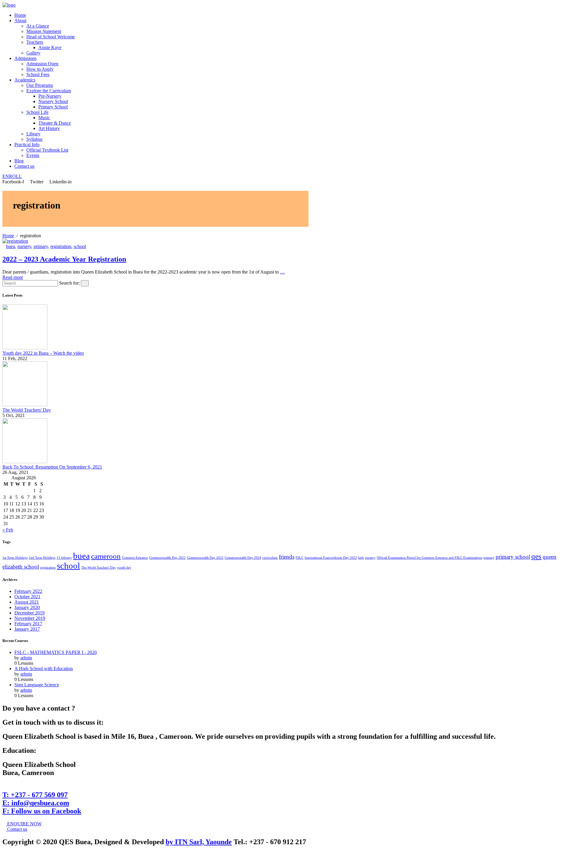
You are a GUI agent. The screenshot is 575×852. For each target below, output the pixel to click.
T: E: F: (41, 803)
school (80, 246)
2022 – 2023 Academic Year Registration (64, 259)
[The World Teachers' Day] (24, 404)
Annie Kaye (49, 47)
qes (536, 556)
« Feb (7, 529)
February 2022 (28, 591)
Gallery (33, 52)
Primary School (53, 106)
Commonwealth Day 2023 (205, 557)
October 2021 (27, 596)
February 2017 (28, 623)
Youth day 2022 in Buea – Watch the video (43, 353)
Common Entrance (135, 557)
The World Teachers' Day (26, 410)
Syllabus (34, 139)
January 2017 (27, 629)
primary (41, 246)
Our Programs (39, 85)
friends (286, 557)
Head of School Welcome (50, 36)
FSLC (299, 557)
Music (44, 117)
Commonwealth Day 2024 (243, 557)
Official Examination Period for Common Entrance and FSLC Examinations (429, 557)
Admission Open (42, 63)
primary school (513, 557)
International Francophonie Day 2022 (331, 557)
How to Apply (40, 69)
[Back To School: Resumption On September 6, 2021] (24, 461)
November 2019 (29, 618)
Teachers (34, 42)
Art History (49, 128)
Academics (24, 79)
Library (33, 133)
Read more (12, 277)
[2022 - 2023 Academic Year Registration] (15, 241)
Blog (19, 160)
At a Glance (37, 25)
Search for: (69, 282)
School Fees (37, 74)
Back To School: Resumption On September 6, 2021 (52, 466)
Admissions (25, 58)
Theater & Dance (54, 123)
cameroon (106, 556)
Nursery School (53, 101)
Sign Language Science (36, 684)
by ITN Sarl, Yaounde (199, 842)
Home (20, 15)
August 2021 (26, 602)
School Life (37, 112)
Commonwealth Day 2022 (167, 557)
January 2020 (27, 607)
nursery (24, 246)
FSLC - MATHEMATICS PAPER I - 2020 (55, 652)
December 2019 (29, 612)
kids (361, 557)
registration (60, 246)
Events (32, 155)
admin (26, 657)
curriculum (270, 557)
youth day (124, 567)
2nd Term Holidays (42, 557)
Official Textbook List (47, 149)
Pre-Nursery (49, 96)
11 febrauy (64, 557)
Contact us (24, 166)
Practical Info (27, 144)
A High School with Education (43, 668)
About (20, 20)
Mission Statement (43, 31)
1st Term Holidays (15, 557)
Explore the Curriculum (48, 90)
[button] (12, 176)
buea (10, 246)
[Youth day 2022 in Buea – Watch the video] (24, 347)
